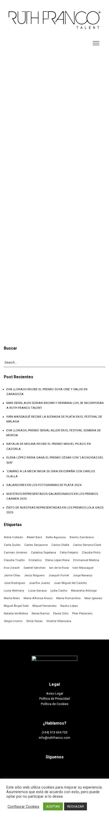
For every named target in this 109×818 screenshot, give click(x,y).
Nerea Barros (40, 613)
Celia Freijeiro (69, 552)
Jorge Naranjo (82, 575)
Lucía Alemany (14, 590)
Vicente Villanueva (58, 621)
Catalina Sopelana (43, 552)
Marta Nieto (12, 598)
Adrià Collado (13, 537)
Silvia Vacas (34, 621)
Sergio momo (13, 621)
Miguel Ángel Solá (16, 606)
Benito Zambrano (82, 537)
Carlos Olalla (60, 545)
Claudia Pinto (91, 552)
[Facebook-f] (37, 769)
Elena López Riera (57, 560)
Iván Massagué (82, 567)
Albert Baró (34, 537)
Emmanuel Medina (86, 560)
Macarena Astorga (84, 590)
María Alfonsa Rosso (38, 598)
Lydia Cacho (58, 590)
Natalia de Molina (16, 613)
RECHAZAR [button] (75, 806)
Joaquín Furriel (58, 575)
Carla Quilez (12, 545)
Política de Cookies (54, 704)
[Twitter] (60, 769)
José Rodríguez (14, 583)
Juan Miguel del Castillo (70, 583)
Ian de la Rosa (59, 567)
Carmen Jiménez (15, 552)
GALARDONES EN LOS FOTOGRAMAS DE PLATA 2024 (43, 485)
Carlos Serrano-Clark (87, 545)
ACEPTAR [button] (53, 806)
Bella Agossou (56, 537)
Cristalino (35, 560)
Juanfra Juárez (39, 583)
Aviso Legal (54, 693)
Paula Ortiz (60, 613)
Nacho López (69, 606)
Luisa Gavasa (37, 590)
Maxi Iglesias (93, 598)
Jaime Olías (12, 575)
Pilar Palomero (82, 613)
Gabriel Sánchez (34, 567)
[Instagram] (49, 769)
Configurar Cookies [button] (23, 806)
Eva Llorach (12, 567)
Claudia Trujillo (14, 560)
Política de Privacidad (54, 698)
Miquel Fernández (44, 606)
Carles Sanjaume (36, 545)
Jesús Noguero (34, 575)
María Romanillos (68, 598)
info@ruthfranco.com (54, 738)
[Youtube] (72, 769)
